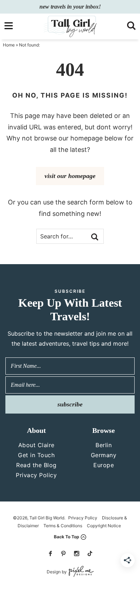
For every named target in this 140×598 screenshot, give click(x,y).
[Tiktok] (89, 553)
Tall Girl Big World (70, 26)
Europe (103, 465)
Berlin (103, 445)
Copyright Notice (104, 525)
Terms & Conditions (62, 525)
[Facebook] (50, 553)
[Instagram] (76, 553)
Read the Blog (36, 465)
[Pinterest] (63, 553)
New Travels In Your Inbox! (70, 7)
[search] (131, 25)
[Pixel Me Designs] (80, 571)
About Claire (36, 445)
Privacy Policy (36, 475)
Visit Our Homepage (70, 175)
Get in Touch (36, 455)
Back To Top (66, 536)
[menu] (8, 25)
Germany (104, 455)
